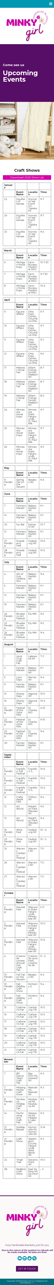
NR (33, 1283)
